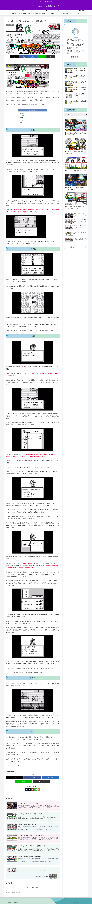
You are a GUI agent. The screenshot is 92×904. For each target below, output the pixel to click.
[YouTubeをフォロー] (32, 789)
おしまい (23, 122)
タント (76, 37)
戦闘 (22, 117)
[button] (50, 56)
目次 (30, 110)
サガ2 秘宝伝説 (10, 771)
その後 (23, 115)
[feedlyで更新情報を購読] (35, 789)
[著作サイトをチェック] (26, 789)
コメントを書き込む (32, 887)
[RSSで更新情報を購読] (39, 789)
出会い (23, 113)
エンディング (24, 120)
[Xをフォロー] (29, 789)
